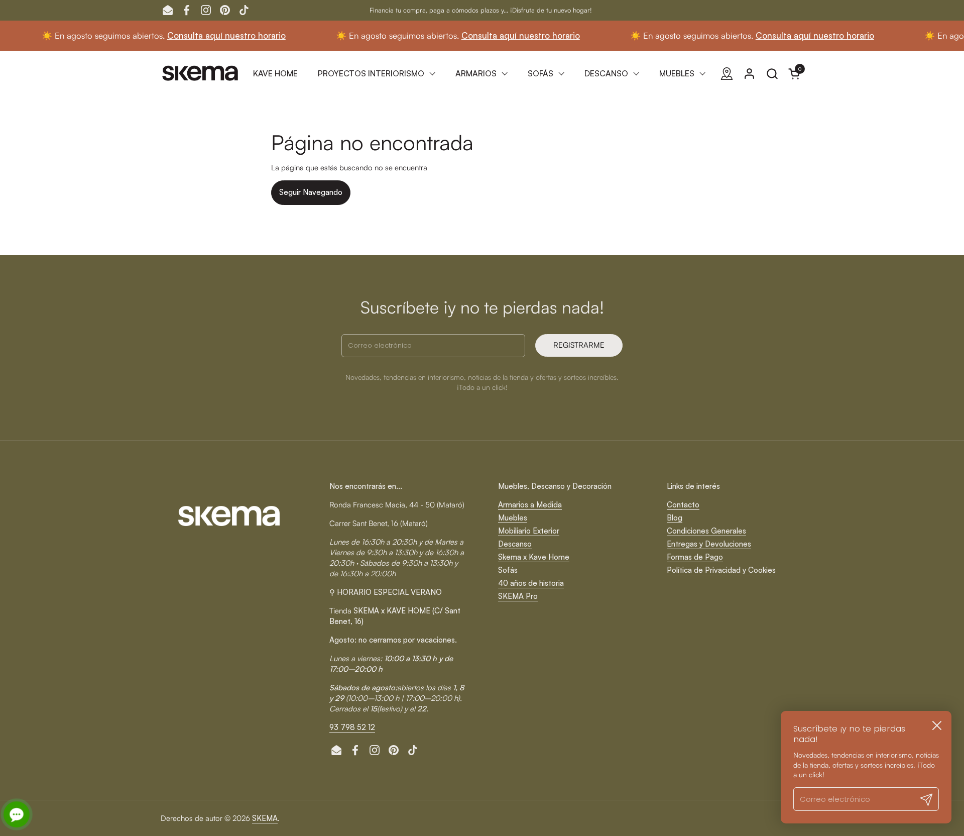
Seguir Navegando (310, 192)
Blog (674, 517)
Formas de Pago (695, 557)
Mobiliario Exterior (528, 531)
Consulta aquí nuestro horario (204, 35)
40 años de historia (531, 583)
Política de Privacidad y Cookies (721, 570)
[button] (772, 73)
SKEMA (265, 818)
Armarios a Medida (530, 504)
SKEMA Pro (518, 596)
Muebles (512, 517)
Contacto (683, 504)
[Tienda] (726, 73)
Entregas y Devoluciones (709, 544)
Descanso (515, 544)
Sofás (508, 570)
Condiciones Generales (706, 531)
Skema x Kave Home (533, 557)
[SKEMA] (201, 73)
